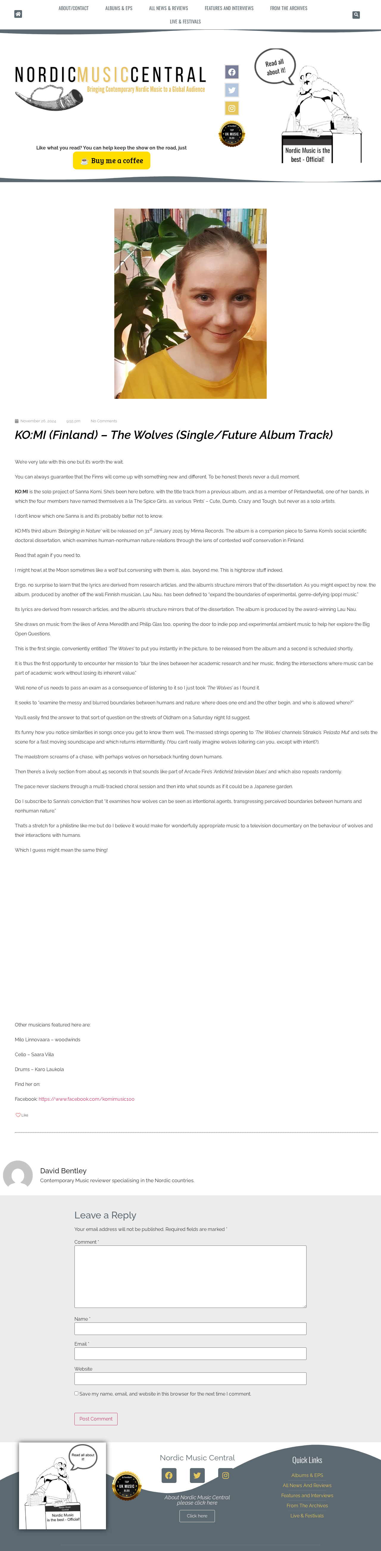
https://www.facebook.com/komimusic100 (87, 1099)
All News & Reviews (168, 8)
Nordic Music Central (197, 1457)
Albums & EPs (118, 8)
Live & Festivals (185, 21)
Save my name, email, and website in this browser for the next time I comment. (165, 1394)
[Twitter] (231, 90)
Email (81, 1344)
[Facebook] (231, 71)
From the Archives (288, 8)
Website (83, 1369)
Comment (86, 1242)
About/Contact (74, 8)
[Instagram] (231, 108)
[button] (356, 15)
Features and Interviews (229, 8)
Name (82, 1319)
